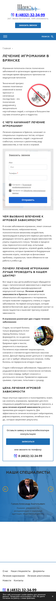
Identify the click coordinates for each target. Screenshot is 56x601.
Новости (7, 580)
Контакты (18, 580)
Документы (38, 571)
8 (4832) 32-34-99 (30, 15)
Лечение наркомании (14, 575)
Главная (7, 48)
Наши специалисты (20, 571)
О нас (5, 571)
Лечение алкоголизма (38, 575)
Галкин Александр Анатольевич (28, 503)
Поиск (46, 36)
